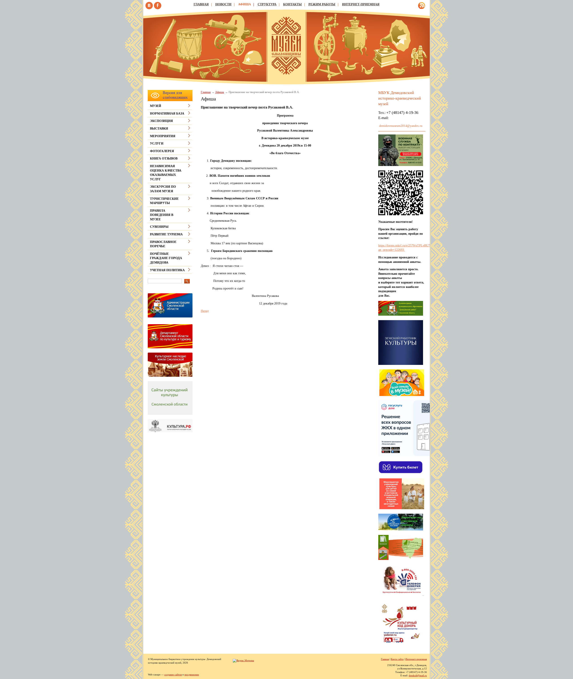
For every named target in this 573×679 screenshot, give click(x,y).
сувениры (159, 226)
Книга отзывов (163, 158)
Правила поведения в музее (161, 215)
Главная (201, 4)
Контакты (292, 4)
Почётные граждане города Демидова (166, 258)
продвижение (191, 674)
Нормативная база (167, 113)
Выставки (159, 128)
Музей (155, 106)
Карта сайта (397, 659)
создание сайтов (173, 674)
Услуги (156, 143)
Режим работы (321, 4)
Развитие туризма (166, 234)
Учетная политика (167, 270)
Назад (205, 311)
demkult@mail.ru (418, 675)
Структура (267, 4)
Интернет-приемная (360, 4)
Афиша (244, 4)
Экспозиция (161, 121)
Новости (223, 4)
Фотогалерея (162, 151)
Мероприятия (162, 136)
